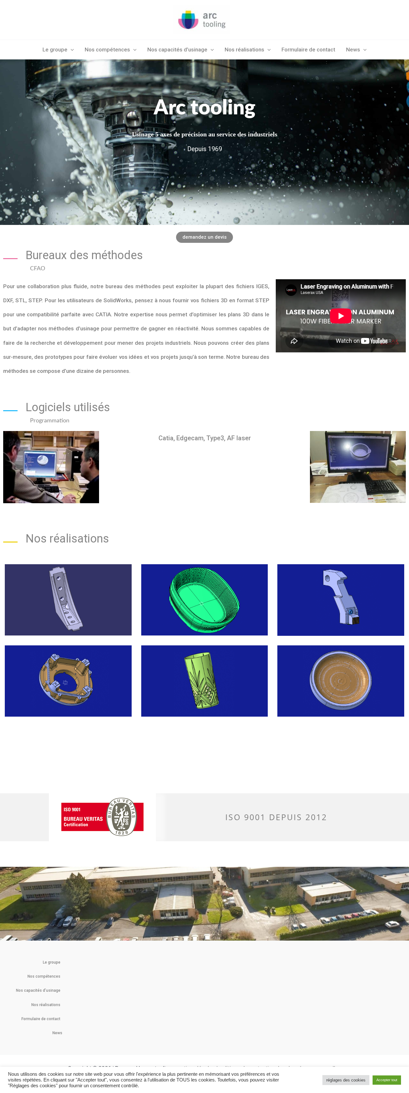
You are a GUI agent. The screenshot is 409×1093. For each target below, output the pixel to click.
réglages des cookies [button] (346, 1080)
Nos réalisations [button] (244, 49)
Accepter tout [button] (386, 1080)
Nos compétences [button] (107, 49)
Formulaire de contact (308, 49)
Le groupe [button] (54, 49)
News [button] (353, 49)
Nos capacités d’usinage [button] (177, 49)
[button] (70, 49)
